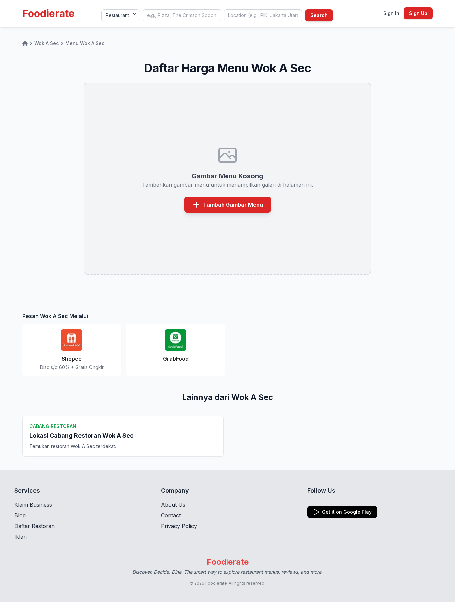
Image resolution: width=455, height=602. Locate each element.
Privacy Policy (179, 526)
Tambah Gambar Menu (233, 204)
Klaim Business (33, 504)
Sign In (391, 13)
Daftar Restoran (34, 526)
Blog (20, 515)
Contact (171, 515)
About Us (173, 504)
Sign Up (418, 13)
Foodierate (48, 13)
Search (319, 15)
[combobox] (182, 15)
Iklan (20, 536)
